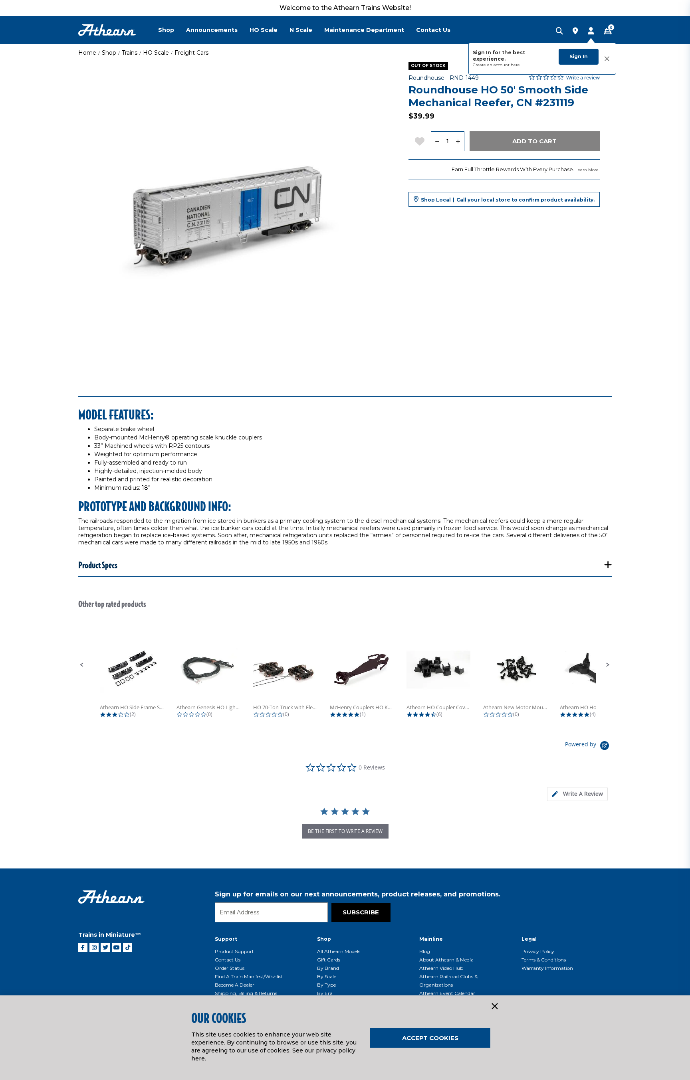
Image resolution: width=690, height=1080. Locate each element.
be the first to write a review (345, 831)
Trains (129, 52)
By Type (326, 985)
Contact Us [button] (433, 30)
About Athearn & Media (446, 960)
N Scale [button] (300, 30)
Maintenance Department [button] (364, 30)
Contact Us (227, 960)
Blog (424, 951)
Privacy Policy (537, 951)
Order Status (229, 968)
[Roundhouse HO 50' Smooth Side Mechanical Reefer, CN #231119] (234, 218)
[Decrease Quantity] (437, 141)
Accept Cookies (430, 1038)
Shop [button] (166, 30)
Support (226, 939)
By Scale (326, 976)
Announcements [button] (212, 30)
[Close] (494, 1006)
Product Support (234, 951)
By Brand (328, 968)
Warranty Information (547, 968)
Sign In (578, 56)
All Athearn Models (338, 951)
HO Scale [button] (264, 30)
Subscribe (361, 912)
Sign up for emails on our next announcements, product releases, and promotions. (357, 894)
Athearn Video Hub (441, 968)
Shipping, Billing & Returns (246, 993)
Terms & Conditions (543, 960)
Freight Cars (191, 52)
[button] (81, 665)
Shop (109, 52)
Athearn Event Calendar (447, 993)
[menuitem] (172, 30)
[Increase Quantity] (458, 141)
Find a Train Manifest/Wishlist (249, 976)
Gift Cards (328, 960)
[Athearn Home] (107, 30)
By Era (325, 993)
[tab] (577, 794)
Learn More (587, 169)
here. (516, 64)
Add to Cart (534, 141)
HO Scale (156, 52)
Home (87, 52)
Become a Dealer (234, 985)
